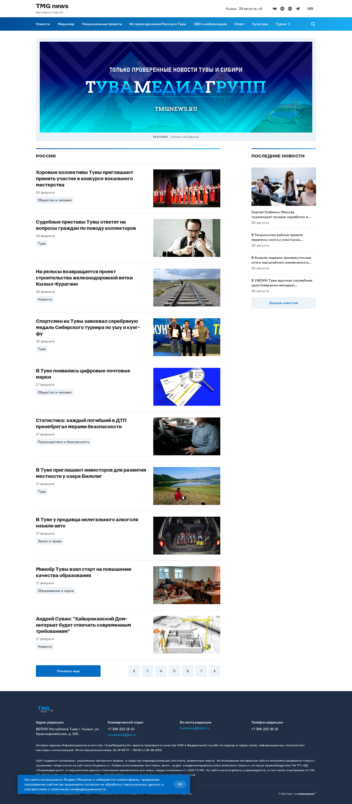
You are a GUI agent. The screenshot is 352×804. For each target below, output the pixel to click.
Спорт (239, 24)
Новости (43, 24)
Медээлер (66, 24)
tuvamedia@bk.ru (122, 735)
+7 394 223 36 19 (264, 729)
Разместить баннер (185, 137)
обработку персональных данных (133, 784)
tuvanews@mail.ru (194, 728)
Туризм (282, 24)
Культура (260, 24)
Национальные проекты (102, 24)
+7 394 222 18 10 (121, 729)
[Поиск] (313, 24)
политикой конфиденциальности (78, 789)
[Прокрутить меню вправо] (289, 24)
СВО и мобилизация (210, 24)
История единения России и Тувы (158, 24)
